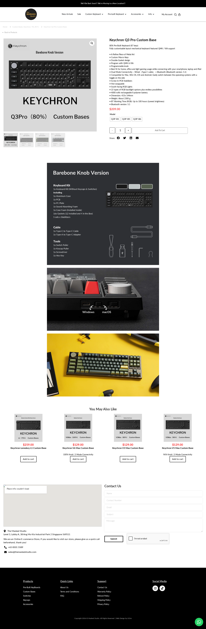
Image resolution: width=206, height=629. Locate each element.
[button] (175, 15)
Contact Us (102, 588)
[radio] (115, 119)
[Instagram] (155, 588)
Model (112, 114)
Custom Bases (29, 592)
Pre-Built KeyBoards (31, 588)
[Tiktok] (162, 588)
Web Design (120, 618)
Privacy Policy (103, 604)
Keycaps (26, 600)
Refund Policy (103, 596)
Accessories (28, 604)
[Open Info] (153, 14)
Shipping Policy (103, 600)
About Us (64, 588)
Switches (27, 596)
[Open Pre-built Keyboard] (126, 14)
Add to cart (160, 131)
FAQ (62, 596)
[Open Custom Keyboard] (102, 14)
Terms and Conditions (69, 592)
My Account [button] (167, 15)
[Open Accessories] (143, 14)
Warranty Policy (104, 592)
